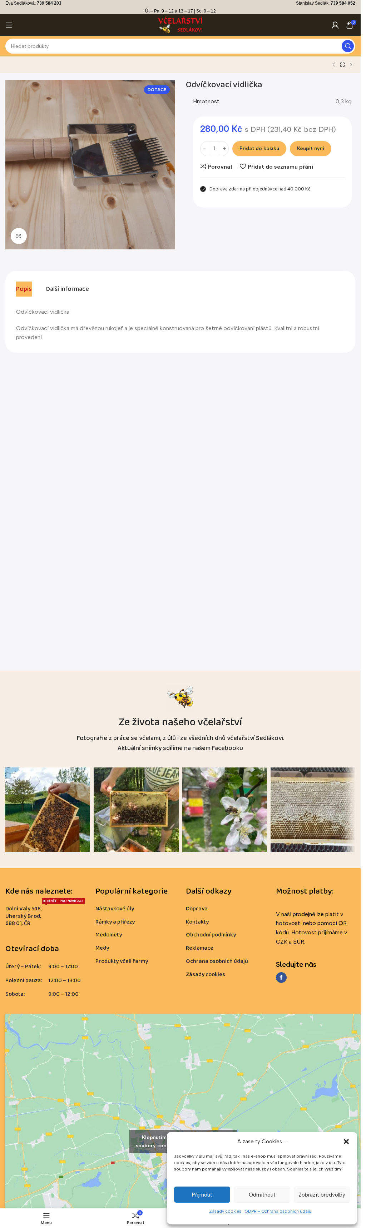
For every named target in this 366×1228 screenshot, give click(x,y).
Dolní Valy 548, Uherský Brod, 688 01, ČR (44, 915)
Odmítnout (262, 1195)
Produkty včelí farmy (121, 961)
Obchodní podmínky (211, 934)
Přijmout (202, 1195)
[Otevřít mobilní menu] (9, 25)
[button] (346, 1141)
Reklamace (199, 948)
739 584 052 (343, 3)
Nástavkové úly (114, 908)
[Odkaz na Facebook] (281, 977)
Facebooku (227, 748)
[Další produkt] (351, 65)
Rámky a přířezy (115, 922)
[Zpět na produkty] (342, 65)
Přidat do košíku (259, 148)
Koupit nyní (310, 148)
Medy (102, 948)
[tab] (24, 289)
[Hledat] (348, 46)
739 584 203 (49, 3)
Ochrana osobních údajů (217, 961)
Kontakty (197, 922)
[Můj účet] (335, 25)
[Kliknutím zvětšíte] (19, 236)
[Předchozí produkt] (334, 65)
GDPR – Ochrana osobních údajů (278, 1211)
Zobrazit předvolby (321, 1195)
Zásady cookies (225, 1211)
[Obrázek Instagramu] (47, 809)
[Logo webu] (180, 24)
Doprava (197, 908)
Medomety (108, 934)
